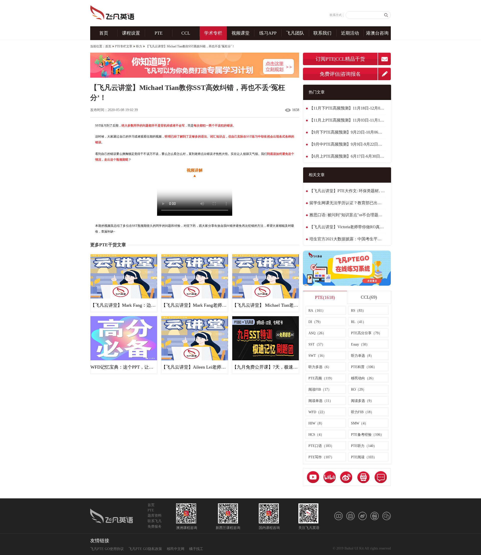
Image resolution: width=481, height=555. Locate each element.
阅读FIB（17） (319, 389)
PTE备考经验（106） (367, 434)
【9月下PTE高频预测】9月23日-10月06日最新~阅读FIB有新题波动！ (347, 132)
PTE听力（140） (364, 446)
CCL (185, 33)
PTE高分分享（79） (366, 333)
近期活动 (350, 33)
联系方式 (336, 15)
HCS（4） (316, 434)
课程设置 (131, 33)
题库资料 (155, 515)
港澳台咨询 (377, 33)
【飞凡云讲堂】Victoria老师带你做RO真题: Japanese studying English (347, 227)
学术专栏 (213, 33)
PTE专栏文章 (123, 46)
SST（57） (316, 344)
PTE (159, 33)
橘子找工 (196, 549)
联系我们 (322, 33)
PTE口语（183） (321, 446)
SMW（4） (359, 423)
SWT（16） (317, 356)
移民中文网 (175, 549)
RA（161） (316, 310)
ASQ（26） (317, 333)
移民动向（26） (363, 378)
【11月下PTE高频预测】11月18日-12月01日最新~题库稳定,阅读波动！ (347, 108)
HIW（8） (316, 423)
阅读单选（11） (320, 401)
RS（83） (358, 310)
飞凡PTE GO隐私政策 (145, 549)
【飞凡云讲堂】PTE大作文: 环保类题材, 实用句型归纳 (347, 191)
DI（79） (315, 322)
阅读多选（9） (362, 401)
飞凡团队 (295, 33)
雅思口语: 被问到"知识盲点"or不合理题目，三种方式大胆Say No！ (347, 215)
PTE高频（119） (321, 378)
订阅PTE (325, 59)
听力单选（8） (362, 356)
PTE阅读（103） (364, 457)
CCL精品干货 (350, 59)
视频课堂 (240, 33)
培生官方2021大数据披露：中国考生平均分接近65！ (347, 239)
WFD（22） (317, 412)
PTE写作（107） (321, 457)
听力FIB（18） (362, 412)
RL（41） (358, 322)
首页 (103, 33)
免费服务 (155, 526)
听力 (139, 46)
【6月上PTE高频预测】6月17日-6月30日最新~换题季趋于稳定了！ (347, 156)
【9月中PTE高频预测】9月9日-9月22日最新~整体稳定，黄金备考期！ (347, 144)
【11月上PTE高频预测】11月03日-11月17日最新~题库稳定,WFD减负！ (347, 120)
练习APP (268, 33)
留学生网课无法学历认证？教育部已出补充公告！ (347, 203)
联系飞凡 (155, 521)
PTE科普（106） (364, 367)
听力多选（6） (319, 367)
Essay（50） (360, 344)
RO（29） (358, 389)
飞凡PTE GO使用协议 (107, 549)
